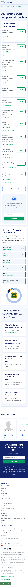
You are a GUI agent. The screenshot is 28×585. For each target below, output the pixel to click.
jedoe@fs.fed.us (7, 282)
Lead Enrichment (5, 498)
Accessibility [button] (4, 579)
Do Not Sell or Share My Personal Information (13, 518)
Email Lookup (4, 506)
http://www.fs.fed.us (15, 333)
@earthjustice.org (9, 144)
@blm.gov (7, 180)
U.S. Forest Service (18, 7)
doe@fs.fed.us (6, 269)
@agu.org (7, 127)
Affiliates (3, 488)
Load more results (14, 189)
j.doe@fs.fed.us (7, 262)
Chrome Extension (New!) (7, 508)
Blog (2, 491)
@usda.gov (8, 105)
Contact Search (5, 496)
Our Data (3, 501)
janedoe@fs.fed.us (8, 275)
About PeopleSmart (6, 486)
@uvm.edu (7, 71)
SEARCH (14, 219)
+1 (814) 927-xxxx (9, 40)
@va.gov (7, 117)
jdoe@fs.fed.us (7, 249)
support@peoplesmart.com (11, 538)
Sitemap (3, 523)
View (21, 31)
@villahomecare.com (10, 168)
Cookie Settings (5, 583)
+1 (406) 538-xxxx (9, 183)
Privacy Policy (11, 469)
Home (2, 7)
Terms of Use (4, 577)
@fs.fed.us (7, 37)
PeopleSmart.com (12, 471)
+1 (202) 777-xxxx (9, 130)
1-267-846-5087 (8, 541)
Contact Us (4, 513)
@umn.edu (7, 83)
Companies (9, 7)
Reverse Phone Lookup (7, 503)
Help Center (4, 516)
